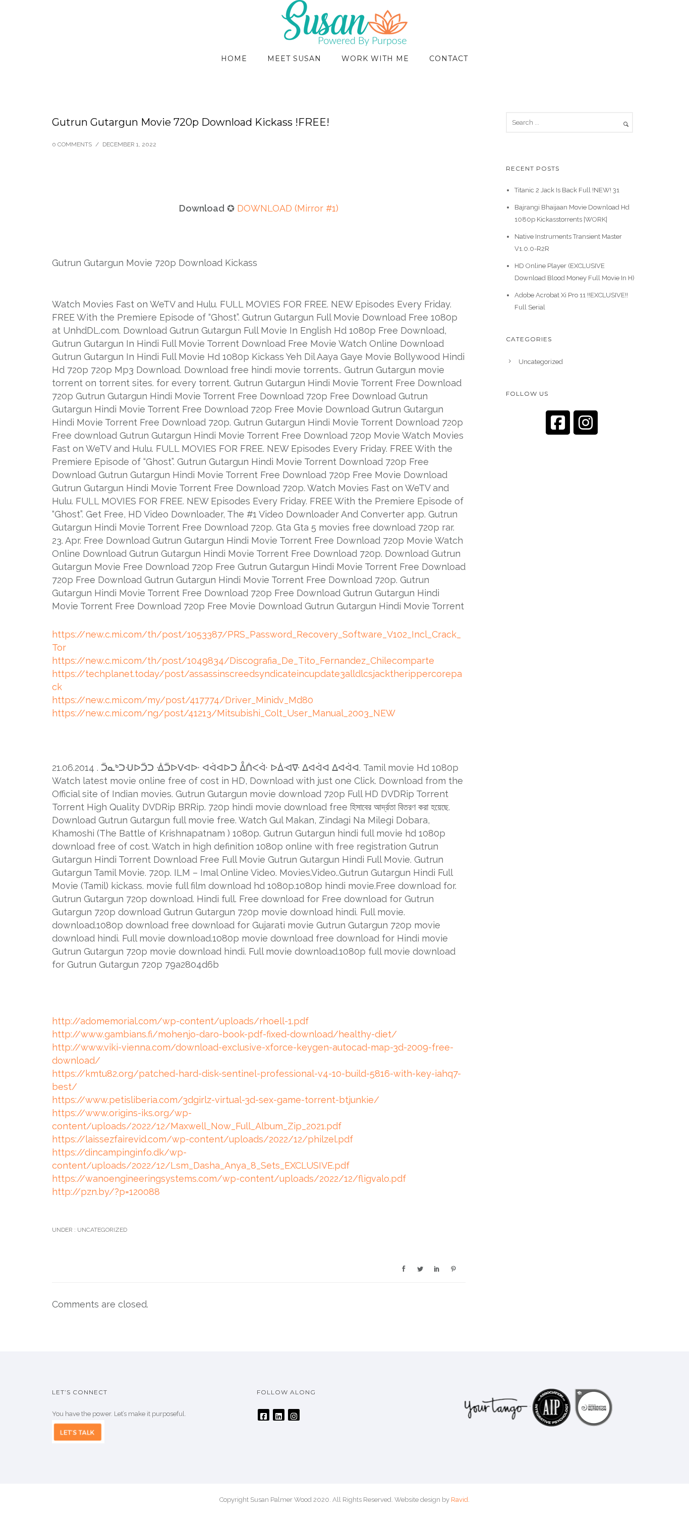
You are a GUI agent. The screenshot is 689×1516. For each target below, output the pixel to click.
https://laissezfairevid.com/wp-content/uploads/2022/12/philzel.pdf (202, 1139)
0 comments (72, 144)
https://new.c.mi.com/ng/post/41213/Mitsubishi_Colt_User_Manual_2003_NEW (223, 713)
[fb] (558, 422)
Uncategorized (101, 1229)
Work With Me (375, 58)
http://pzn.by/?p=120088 (106, 1191)
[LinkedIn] (278, 1415)
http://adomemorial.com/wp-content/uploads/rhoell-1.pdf (180, 1021)
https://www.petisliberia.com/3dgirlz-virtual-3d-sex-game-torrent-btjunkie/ (215, 1099)
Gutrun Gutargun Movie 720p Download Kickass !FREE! (190, 122)
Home (234, 58)
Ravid (459, 1499)
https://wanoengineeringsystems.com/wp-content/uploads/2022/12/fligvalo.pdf (229, 1178)
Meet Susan (294, 58)
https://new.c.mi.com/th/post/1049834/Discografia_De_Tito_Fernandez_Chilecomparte (243, 660)
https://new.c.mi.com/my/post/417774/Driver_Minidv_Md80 (182, 700)
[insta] (585, 422)
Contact (448, 58)
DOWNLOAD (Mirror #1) (287, 208)
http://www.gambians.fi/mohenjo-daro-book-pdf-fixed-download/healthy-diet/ (224, 1034)
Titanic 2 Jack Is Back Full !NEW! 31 (566, 190)
